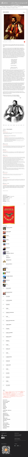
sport (24, 395)
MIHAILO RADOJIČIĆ (6, 394)
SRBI (3, 396)
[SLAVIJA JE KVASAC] (4, 289)
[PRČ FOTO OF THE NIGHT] (4, 228)
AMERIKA (17, 391)
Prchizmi (4, 7)
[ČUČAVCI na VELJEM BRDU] (4, 333)
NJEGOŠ (20, 394)
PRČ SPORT (16, 395)
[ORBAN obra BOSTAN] (4, 337)
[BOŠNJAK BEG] (4, 305)
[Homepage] (7, 435)
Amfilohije (19, 391)
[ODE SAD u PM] (4, 248)
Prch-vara (19, 6)
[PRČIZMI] (4, 345)
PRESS (6, 395)
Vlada (14, 396)
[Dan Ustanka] (4, 244)
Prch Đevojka (8, 7)
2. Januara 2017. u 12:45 (5, 178)
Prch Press (15, 6)
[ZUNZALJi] (4, 240)
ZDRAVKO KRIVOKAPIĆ (20, 396)
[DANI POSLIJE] (4, 281)
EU (16, 392)
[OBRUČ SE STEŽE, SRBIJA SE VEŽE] (4, 321)
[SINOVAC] (4, 309)
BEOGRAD (24, 391)
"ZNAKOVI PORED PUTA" (5, 391)
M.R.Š (21, 392)
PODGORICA (4, 395)
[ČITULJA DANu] (4, 297)
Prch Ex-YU (7, 6)
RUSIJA (21, 395)
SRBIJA (5, 396)
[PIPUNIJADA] (4, 329)
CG (3, 392)
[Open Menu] (26, 2)
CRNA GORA (8, 392)
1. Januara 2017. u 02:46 (5, 173)
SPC (22, 395)
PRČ (7, 395)
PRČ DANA (9, 395)
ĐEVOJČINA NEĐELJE (6, 397)
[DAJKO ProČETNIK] (4, 232)
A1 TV (8, 391)
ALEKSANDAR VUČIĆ (13, 391)
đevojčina (10, 397)
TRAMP (8, 396)
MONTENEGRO (14, 394)
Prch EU (11, 6)
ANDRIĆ (21, 391)
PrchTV (17, 7)
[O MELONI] (4, 236)
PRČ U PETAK (19, 395)
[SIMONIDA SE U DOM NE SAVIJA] (4, 313)
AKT (10, 391)
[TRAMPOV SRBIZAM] (4, 325)
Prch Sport (13, 7)
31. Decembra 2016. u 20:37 (5, 156)
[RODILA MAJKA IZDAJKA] (4, 293)
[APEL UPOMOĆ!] (4, 386)
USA (9, 396)
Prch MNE (3, 6)
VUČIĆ (17, 396)
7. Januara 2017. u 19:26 (5, 184)
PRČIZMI (13, 395)
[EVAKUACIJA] (4, 341)
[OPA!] (4, 285)
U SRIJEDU (11, 396)
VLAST (15, 396)
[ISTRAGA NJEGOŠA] (14, 26)
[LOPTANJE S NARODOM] (4, 301)
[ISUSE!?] (4, 317)
